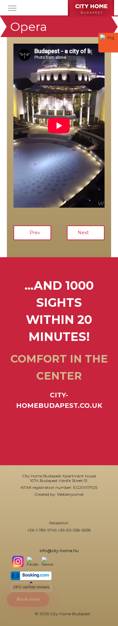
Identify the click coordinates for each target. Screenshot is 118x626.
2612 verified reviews (31, 587)
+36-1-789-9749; (42, 530)
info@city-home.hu (59, 550)
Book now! (28, 599)
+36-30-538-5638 (74, 530)
